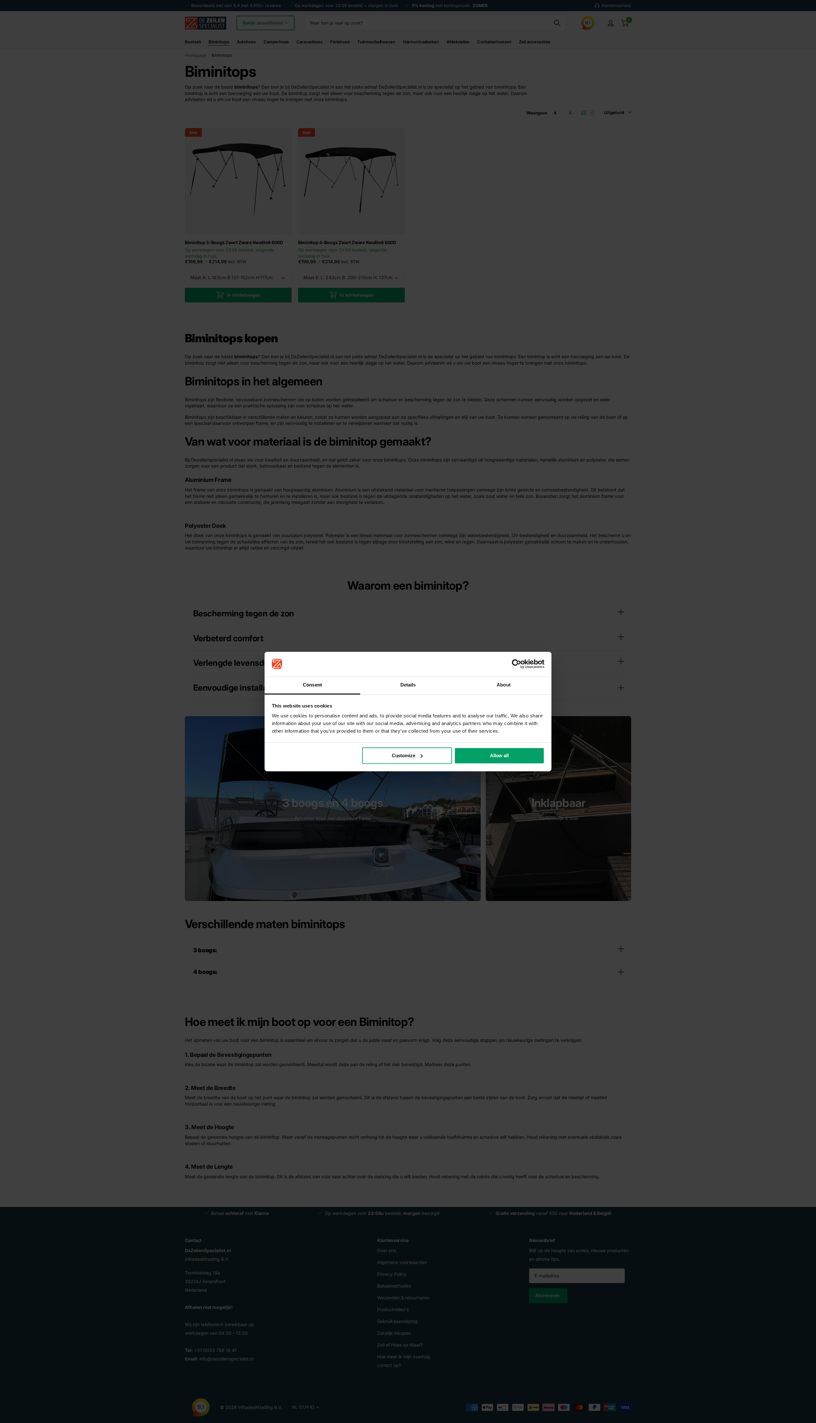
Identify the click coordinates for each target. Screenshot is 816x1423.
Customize (403, 755)
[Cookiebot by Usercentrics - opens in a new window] (516, 664)
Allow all (499, 755)
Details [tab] (408, 685)
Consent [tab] (312, 685)
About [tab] (504, 685)
